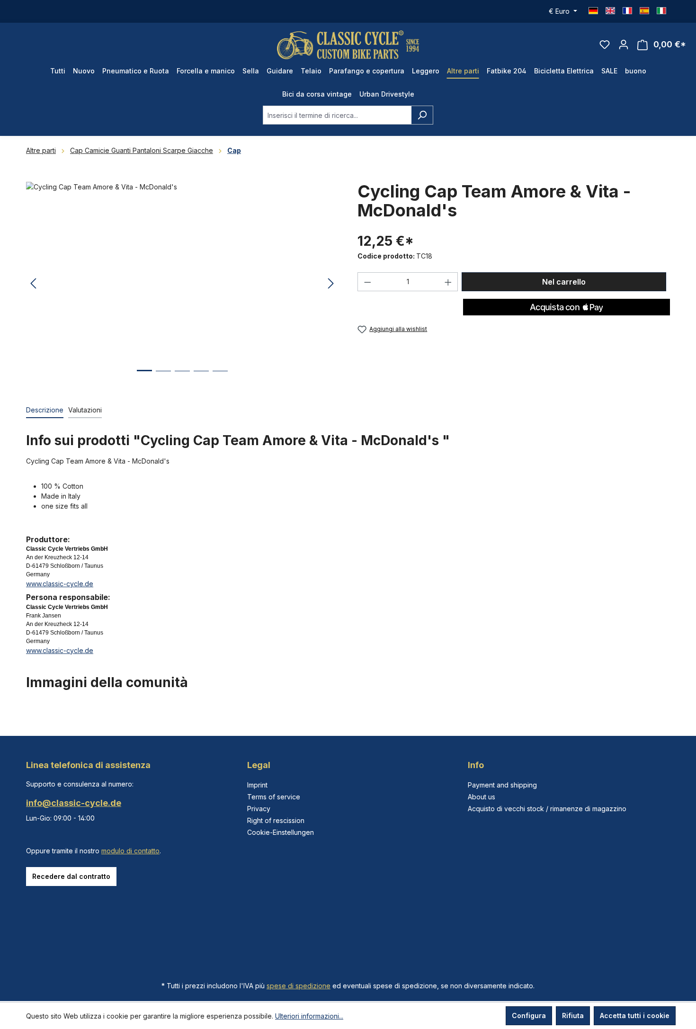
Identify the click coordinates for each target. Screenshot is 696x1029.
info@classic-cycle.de (73, 803)
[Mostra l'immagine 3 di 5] (182, 378)
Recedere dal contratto (71, 876)
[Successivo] (331, 283)
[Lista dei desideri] (604, 44)
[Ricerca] (422, 115)
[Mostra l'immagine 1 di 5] (144, 377)
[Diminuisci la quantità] (367, 281)
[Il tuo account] (623, 44)
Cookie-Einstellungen (280, 832)
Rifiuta (573, 1015)
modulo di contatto (130, 851)
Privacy (258, 809)
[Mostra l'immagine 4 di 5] (201, 378)
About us (481, 797)
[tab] (44, 410)
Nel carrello (564, 281)
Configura (529, 1015)
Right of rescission (275, 820)
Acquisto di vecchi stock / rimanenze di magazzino (547, 809)
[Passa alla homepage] (348, 44)
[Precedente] (33, 283)
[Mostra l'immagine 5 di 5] (220, 378)
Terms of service (273, 797)
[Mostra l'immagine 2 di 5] (163, 378)
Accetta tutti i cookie (634, 1015)
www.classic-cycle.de (59, 584)
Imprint (257, 785)
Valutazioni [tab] (85, 410)
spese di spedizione (298, 986)
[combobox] (337, 115)
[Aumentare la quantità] (448, 281)
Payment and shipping (502, 785)
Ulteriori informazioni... (309, 1016)
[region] (182, 283)
